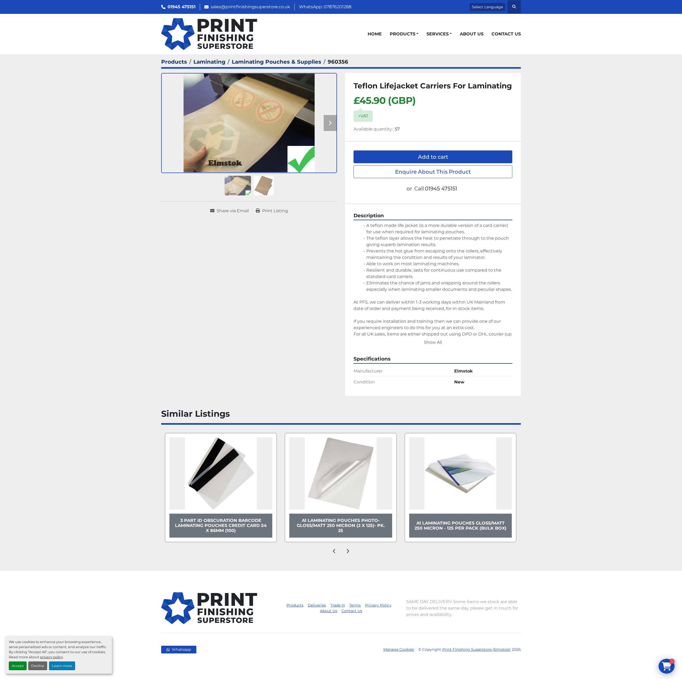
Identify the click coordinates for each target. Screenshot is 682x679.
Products (402, 33)
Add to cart (433, 157)
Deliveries (317, 605)
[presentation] (334, 550)
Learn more (62, 666)
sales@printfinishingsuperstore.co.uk (250, 6)
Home (375, 33)
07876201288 (337, 6)
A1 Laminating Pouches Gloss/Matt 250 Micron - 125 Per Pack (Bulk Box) (341, 526)
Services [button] (438, 33)
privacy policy (51, 657)
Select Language (487, 7)
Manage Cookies (398, 649)
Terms (355, 605)
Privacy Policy (378, 605)
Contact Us (506, 33)
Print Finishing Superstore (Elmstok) (476, 649)
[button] (404, 34)
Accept (18, 666)
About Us (472, 33)
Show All (433, 342)
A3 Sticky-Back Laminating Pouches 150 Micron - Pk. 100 (460, 526)
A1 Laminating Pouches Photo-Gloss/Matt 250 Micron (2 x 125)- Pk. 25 (221, 525)
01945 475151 (182, 6)
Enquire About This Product (433, 172)
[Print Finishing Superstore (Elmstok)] (209, 607)
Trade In (337, 605)
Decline (37, 666)
